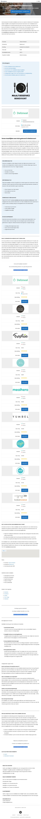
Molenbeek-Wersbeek (9, 756)
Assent (5, 754)
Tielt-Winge (6, 597)
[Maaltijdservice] (4, 1)
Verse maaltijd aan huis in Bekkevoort (13, 66)
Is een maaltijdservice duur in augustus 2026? (14, 71)
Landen (5, 595)
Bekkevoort (11, 564)
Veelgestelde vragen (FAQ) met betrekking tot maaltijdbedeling (18, 73)
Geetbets (6, 592)
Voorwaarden (19, 815)
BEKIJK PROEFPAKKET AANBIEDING (20, 11)
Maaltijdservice (18, 807)
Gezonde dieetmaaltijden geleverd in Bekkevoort (15, 75)
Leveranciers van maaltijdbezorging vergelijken (15, 70)
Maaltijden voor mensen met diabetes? (11, 787)
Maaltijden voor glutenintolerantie (10, 785)
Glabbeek (6, 598)
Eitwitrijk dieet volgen (7, 781)
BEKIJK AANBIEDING (30, 131)
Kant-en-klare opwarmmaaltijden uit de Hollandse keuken (15, 779)
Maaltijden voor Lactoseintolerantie (10, 783)
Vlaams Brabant (11, 562)
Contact (14, 815)
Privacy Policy (26, 815)
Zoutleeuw (6, 593)
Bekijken (24, 301)
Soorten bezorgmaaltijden (10, 68)
